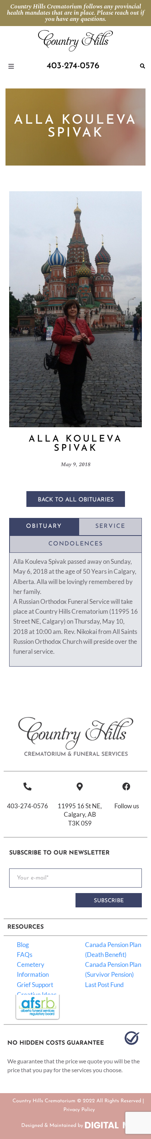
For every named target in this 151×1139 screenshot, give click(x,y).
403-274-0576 (27, 806)
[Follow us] (126, 787)
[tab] (44, 527)
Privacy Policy (79, 1110)
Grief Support (35, 985)
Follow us (126, 806)
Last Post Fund (104, 985)
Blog (23, 944)
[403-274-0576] (27, 787)
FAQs (24, 954)
